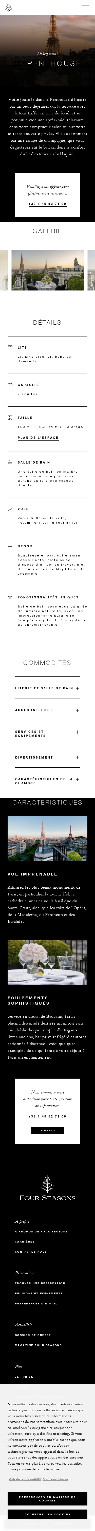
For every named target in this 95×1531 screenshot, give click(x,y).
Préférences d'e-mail (36, 1303)
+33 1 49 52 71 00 (48, 204)
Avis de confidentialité (25, 1479)
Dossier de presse (33, 1335)
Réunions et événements (39, 1293)
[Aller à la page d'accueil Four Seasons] (8, 7)
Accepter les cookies (48, 1514)
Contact (47, 1130)
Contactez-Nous (31, 1251)
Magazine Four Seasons (38, 1345)
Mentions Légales (55, 1479)
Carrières (25, 1241)
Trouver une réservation (40, 1283)
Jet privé (24, 1376)
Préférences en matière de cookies (47, 1499)
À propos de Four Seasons (41, 1231)
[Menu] (85, 7)
